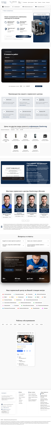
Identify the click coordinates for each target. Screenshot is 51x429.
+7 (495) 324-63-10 (14, 2)
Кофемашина (6, 6)
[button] (23, 221)
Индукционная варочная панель (43, 6)
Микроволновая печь (28, 6)
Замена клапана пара (30, 73)
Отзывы (43, 2)
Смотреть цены (19, 269)
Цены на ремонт (31, 2)
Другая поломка (38, 86)
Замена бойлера (8, 73)
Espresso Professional (5, 129)
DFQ (17, 129)
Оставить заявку (9, 269)
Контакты (48, 2)
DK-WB (21, 129)
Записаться (14, 63)
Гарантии (39, 2)
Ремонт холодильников (32, 395)
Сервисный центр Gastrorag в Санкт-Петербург (43, 396)
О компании (25, 2)
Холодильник (16, 6)
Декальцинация (8, 67)
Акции (36, 2)
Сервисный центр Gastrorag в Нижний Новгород (44, 399)
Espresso (12, 129)
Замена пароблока (30, 67)
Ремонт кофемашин (32, 394)
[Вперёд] (49, 7)
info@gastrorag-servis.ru (6, 409)
